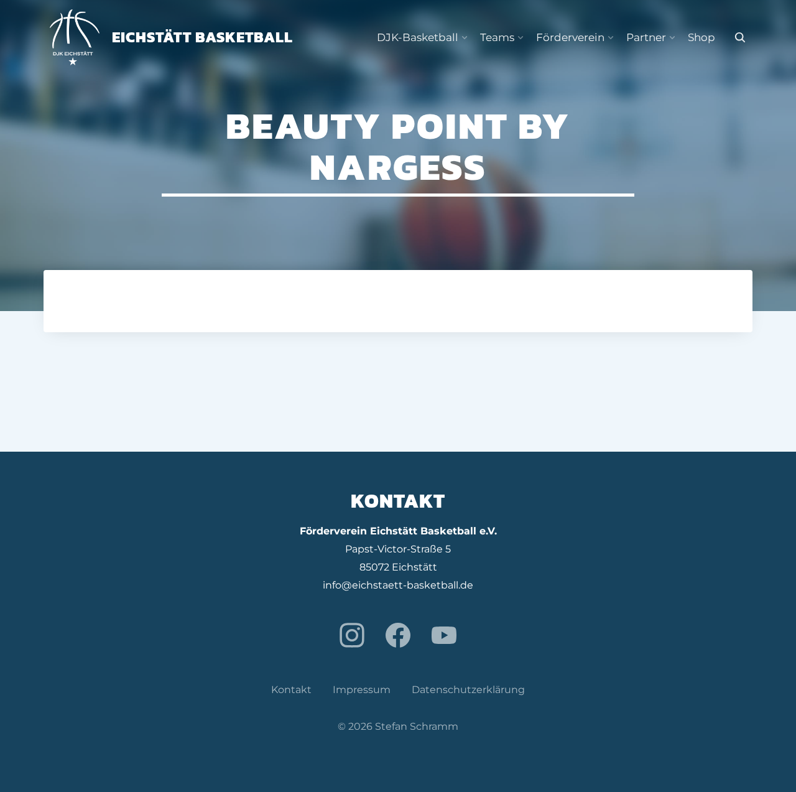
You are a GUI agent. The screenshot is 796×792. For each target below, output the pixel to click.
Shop (701, 37)
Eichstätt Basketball (202, 37)
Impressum (362, 690)
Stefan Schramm (416, 726)
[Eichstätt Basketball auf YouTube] (444, 635)
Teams (497, 37)
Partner (646, 37)
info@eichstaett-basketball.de (398, 585)
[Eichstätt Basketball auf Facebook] (398, 635)
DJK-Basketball (417, 37)
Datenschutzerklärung (468, 690)
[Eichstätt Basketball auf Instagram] (352, 635)
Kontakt (291, 690)
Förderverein (570, 37)
